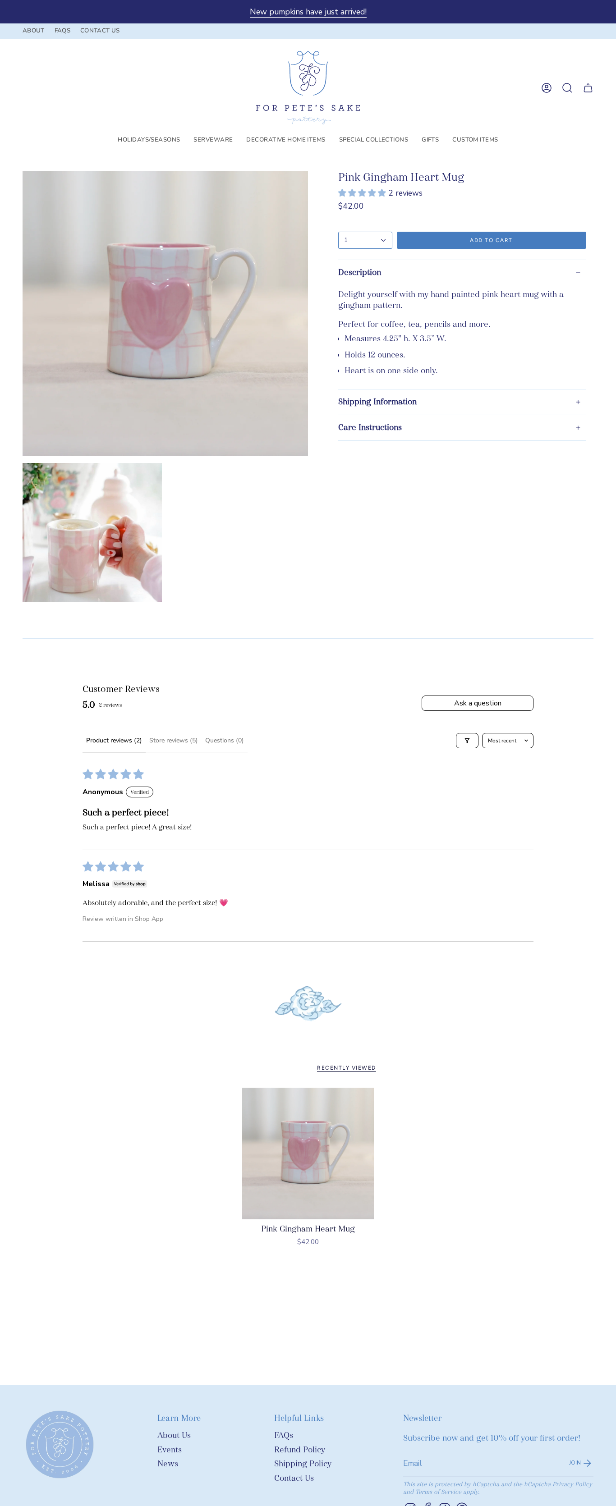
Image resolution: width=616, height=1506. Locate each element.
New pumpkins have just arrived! (308, 11)
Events (169, 1450)
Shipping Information (377, 402)
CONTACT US (100, 31)
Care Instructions (370, 427)
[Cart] (588, 88)
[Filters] (467, 740)
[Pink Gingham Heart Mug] (308, 1154)
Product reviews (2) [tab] (114, 740)
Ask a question (477, 703)
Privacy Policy (572, 1484)
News (167, 1464)
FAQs (283, 1435)
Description (359, 272)
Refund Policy (299, 1450)
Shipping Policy (302, 1464)
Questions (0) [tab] (224, 740)
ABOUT (34, 31)
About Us (174, 1435)
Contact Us (294, 1478)
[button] (149, 140)
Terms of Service (438, 1492)
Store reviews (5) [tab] (173, 740)
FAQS (62, 31)
